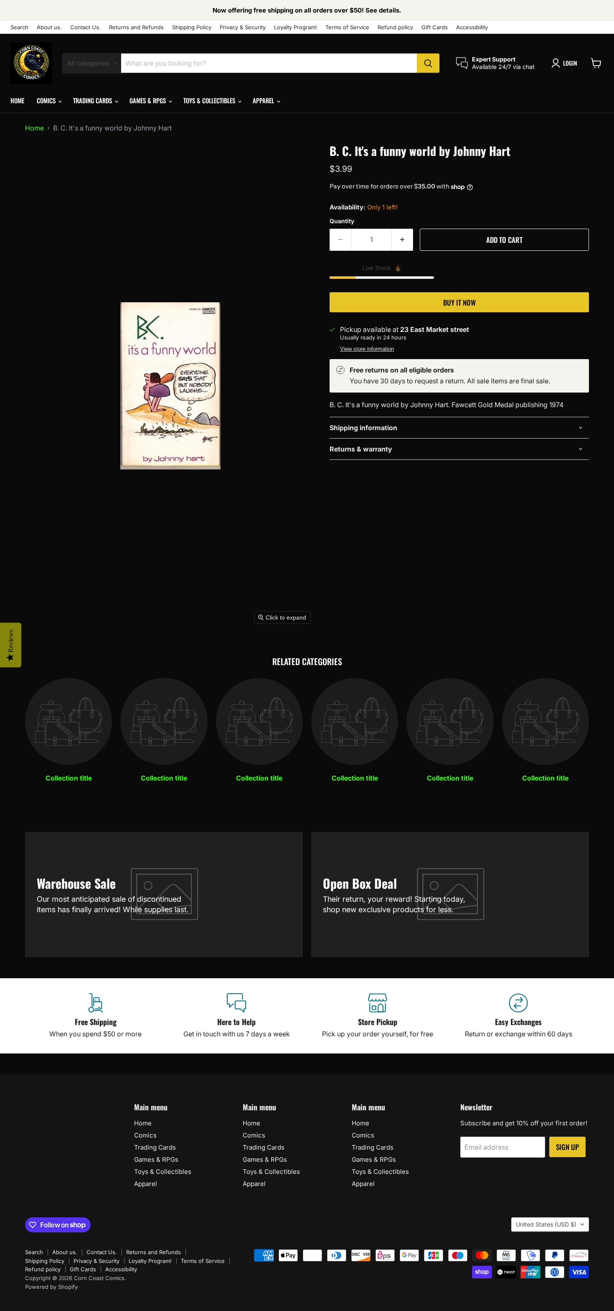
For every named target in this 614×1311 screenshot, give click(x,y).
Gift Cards (434, 27)
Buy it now (459, 302)
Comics (47, 100)
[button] (566, 63)
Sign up (567, 1147)
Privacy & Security (243, 27)
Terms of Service (347, 27)
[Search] (428, 63)
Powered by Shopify (51, 1286)
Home (17, 100)
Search (19, 27)
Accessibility (472, 27)
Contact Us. (85, 27)
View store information (367, 349)
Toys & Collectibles (210, 100)
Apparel (264, 100)
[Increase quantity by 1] (402, 240)
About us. (49, 27)
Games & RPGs (148, 100)
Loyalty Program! (295, 27)
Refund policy (395, 27)
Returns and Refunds (136, 27)
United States (546, 1224)
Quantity (342, 221)
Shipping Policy (191, 27)
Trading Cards (93, 100)
